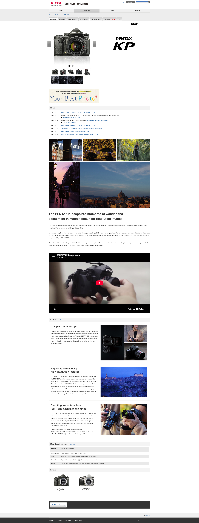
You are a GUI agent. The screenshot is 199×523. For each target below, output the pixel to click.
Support (137, 10)
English (130, 2)
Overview (53, 19)
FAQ (119, 19)
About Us (51, 520)
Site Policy (68, 520)
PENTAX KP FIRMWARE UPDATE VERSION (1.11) (78, 125)
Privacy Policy (78, 520)
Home (50, 15)
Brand (61, 10)
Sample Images (96, 19)
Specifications (72, 19)
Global (122, 2)
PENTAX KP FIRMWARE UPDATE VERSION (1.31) (78, 112)
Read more (63, 320)
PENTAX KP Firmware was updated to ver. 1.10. (77, 131)
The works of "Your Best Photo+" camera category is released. (81, 128)
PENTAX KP (66, 15)
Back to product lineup (58, 505)
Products (87, 10)
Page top (147, 515)
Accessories (84, 19)
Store (112, 10)
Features (62, 19)
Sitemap (59, 520)
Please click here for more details (97, 120)
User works (109, 19)
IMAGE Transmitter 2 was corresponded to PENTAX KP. (79, 134)
